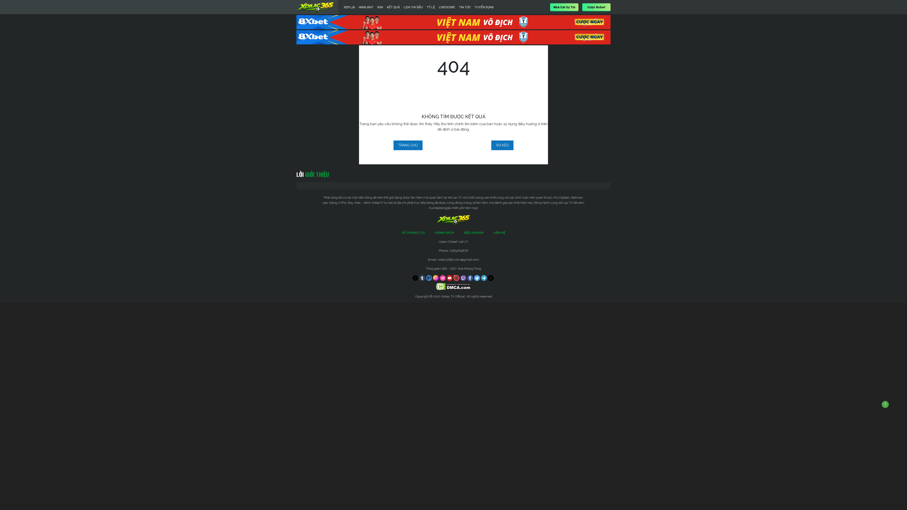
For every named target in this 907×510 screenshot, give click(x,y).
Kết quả (393, 7)
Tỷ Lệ (431, 7)
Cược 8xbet (596, 7)
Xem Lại (349, 7)
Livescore (447, 7)
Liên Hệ (499, 232)
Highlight (366, 7)
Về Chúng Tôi (413, 232)
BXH (380, 7)
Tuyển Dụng (484, 7)
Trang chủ (408, 145)
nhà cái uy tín (564, 7)
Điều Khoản (473, 232)
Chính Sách (444, 232)
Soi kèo (502, 145)
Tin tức (465, 7)
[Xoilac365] (315, 7)
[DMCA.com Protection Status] (453, 286)
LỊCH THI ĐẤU (413, 7)
